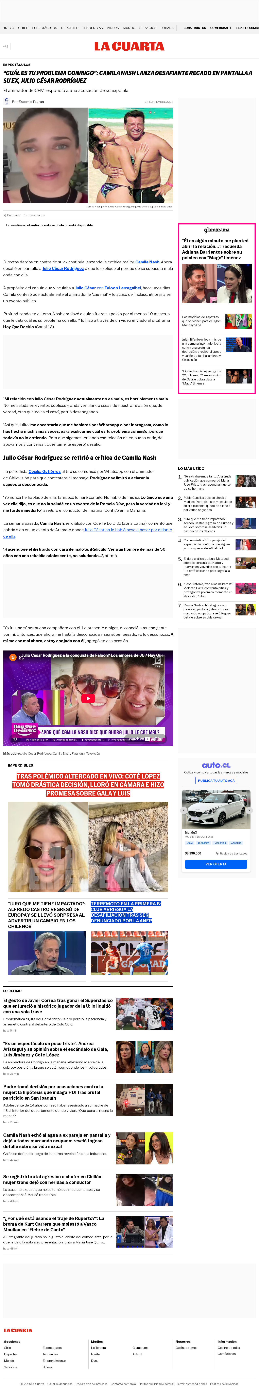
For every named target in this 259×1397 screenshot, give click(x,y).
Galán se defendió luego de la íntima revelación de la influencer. (55, 1153)
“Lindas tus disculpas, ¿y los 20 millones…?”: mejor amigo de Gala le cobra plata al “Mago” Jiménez (201, 377)
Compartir (13, 215)
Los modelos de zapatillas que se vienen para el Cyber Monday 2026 (201, 321)
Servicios (147, 28)
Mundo (129, 28)
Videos (113, 28)
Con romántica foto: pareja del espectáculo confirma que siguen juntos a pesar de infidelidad (207, 544)
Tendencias (92, 28)
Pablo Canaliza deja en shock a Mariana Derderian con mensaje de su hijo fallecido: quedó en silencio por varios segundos (208, 504)
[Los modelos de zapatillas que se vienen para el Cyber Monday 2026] (238, 322)
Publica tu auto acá (216, 780)
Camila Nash (61, 753)
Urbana (167, 28)
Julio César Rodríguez (36, 753)
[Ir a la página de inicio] (129, 46)
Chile (23, 28)
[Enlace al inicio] (217, 231)
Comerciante (221, 28)
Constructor (195, 28)
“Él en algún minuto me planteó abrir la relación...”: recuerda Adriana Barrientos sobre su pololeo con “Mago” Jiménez (215, 249)
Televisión (93, 753)
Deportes (69, 28)
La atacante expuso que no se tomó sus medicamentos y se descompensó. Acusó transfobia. (51, 1192)
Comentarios (36, 215)
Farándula (78, 753)
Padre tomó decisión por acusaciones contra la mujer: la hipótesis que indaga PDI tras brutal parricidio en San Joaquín (53, 1092)
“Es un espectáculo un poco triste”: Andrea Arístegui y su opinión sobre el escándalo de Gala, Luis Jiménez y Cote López (55, 1049)
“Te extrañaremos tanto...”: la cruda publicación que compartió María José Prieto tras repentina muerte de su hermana (207, 482)
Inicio (9, 28)
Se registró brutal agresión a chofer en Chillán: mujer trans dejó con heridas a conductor (53, 1179)
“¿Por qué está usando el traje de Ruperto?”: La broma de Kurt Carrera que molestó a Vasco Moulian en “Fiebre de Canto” (53, 1224)
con (108, 288)
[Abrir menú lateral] (7, 46)
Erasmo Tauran (31, 101)
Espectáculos (44, 28)
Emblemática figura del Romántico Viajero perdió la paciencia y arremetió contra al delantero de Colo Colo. (54, 1021)
